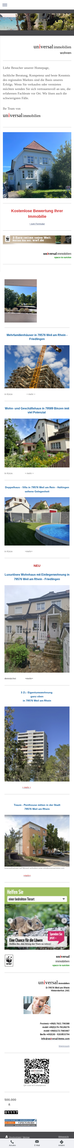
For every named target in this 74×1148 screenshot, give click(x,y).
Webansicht (63, 1137)
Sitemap (26, 1137)
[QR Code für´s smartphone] (37, 1071)
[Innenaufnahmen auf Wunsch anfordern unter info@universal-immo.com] (37, 841)
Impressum (64, 1046)
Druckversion (15, 1137)
